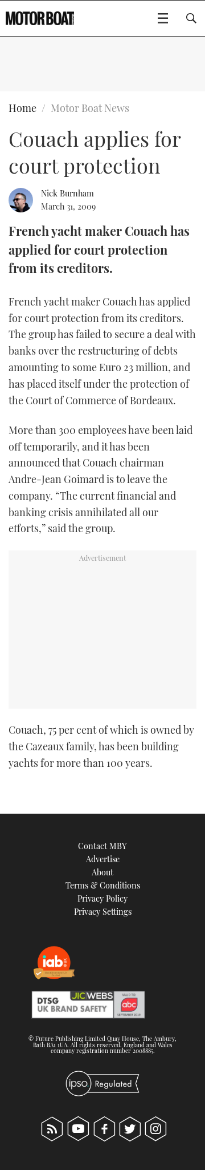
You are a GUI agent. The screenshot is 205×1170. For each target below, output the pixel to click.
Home (22, 108)
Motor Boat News (90, 108)
